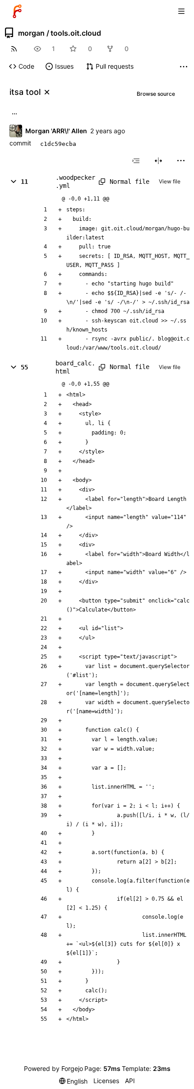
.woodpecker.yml (75, 181)
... (14, 113)
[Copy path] (101, 181)
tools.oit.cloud (76, 32)
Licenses (106, 1080)
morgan (31, 32)
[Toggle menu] (181, 11)
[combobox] (135, 161)
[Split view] (158, 161)
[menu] (180, 161)
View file (169, 181)
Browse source (156, 93)
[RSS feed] (14, 49)
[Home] (17, 11)
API (130, 1080)
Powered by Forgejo (53, 1068)
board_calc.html (75, 367)
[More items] (183, 66)
